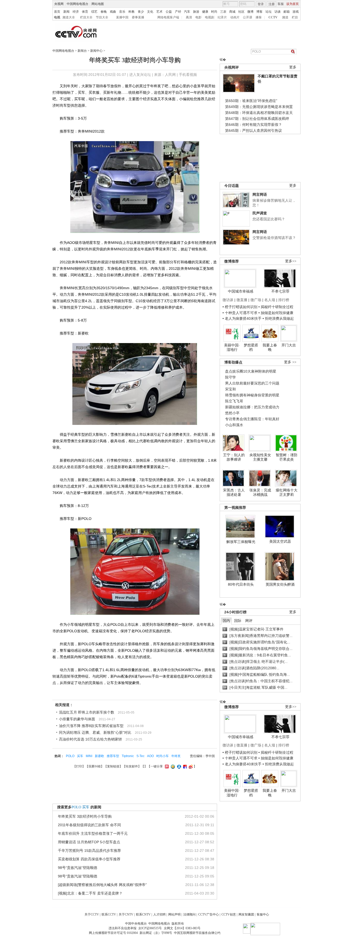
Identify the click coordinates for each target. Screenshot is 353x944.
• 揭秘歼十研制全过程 (275, 307)
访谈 (277, 11)
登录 (261, 4)
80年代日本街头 (241, 584)
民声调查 (259, 213)
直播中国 (122, 17)
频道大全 (69, 17)
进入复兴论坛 (140, 74)
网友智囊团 (246, 914)
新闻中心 (96, 51)
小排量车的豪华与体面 (77, 719)
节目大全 (102, 17)
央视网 (59, 4)
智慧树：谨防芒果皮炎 (286, 457)
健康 (205, 11)
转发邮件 (132, 766)
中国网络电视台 (77, 4)
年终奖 (176, 756)
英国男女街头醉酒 (280, 584)
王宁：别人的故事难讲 (234, 457)
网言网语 (259, 194)
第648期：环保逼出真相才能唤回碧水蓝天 (259, 113)
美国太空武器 (280, 541)
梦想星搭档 (251, 347)
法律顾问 (189, 914)
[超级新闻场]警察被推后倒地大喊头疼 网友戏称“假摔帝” (102, 885)
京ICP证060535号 (150, 928)
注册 (271, 4)
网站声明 (174, 914)
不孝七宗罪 (280, 291)
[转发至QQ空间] (172, 766)
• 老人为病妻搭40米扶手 (242, 318)
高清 (189, 17)
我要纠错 (94, 766)
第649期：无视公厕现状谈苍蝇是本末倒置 (259, 107)
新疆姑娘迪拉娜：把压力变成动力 (252, 407)
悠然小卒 (232, 413)
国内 (226, 621)
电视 (57, 17)
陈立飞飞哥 (234, 401)
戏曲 (113, 11)
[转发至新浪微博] (190, 766)
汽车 (187, 11)
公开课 (247, 17)
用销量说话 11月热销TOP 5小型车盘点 (89, 842)
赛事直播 (138, 17)
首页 (57, 11)
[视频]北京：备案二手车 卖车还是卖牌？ (90, 893)
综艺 (94, 11)
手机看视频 (188, 74)
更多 (292, 67)
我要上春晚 (270, 347)
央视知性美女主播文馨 (260, 457)
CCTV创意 (228, 914)
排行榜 (283, 300)
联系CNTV (143, 914)
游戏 (296, 11)
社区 (241, 11)
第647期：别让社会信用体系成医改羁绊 (257, 119)
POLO (70, 756)
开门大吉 (288, 345)
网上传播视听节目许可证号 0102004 (113, 933)
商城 (232, 11)
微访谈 (227, 300)
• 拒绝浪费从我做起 (278, 318)
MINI (89, 756)
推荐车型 (113, 756)
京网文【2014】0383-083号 (182, 928)
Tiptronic (128, 756)
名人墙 (269, 300)
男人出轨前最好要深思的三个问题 (252, 383)
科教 (131, 11)
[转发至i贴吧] (184, 766)
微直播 (241, 300)
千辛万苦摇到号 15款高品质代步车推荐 (89, 850)
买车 (80, 756)
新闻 (66, 11)
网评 (248, 621)
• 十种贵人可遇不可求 (240, 313)
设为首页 (292, 4)
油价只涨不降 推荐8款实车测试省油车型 (91, 726)
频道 (285, 17)
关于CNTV (126, 914)
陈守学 (230, 377)
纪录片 (222, 17)
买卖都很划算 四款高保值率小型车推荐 (89, 859)
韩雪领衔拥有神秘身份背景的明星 (252, 395)
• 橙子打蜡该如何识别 (239, 307)
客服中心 (263, 914)
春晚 (104, 11)
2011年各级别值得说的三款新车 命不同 (89, 825)
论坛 (268, 11)
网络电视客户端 (168, 17)
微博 (250, 11)
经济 (76, 11)
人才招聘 (159, 914)
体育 (85, 11)
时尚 (214, 11)
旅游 (196, 11)
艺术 (159, 11)
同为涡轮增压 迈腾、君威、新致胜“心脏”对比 (95, 732)
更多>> (290, 261)
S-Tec (140, 756)
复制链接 (113, 766)
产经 (178, 11)
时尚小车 (162, 756)
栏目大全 (86, 17)
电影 (198, 17)
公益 (169, 11)
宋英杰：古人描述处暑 (234, 492)
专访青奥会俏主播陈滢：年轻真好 (252, 419)
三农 (223, 11)
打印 (79, 766)
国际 (237, 621)
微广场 (255, 300)
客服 (281, 4)
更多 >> (290, 362)
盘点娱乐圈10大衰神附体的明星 (250, 371)
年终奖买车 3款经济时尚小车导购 (85, 816)
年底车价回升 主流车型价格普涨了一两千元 (93, 833)
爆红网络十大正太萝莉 (286, 492)
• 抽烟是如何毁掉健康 (275, 313)
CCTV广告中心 (208, 914)
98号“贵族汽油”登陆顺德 (77, 868)
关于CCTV (92, 914)
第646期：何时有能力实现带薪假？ (253, 124)
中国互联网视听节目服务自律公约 (197, 933)
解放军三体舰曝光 (240, 542)
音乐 (122, 11)
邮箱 (286, 11)
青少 (141, 11)
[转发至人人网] (178, 766)
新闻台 (82, 51)
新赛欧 (99, 756)
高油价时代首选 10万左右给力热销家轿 (90, 739)
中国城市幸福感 (240, 291)
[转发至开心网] (166, 766)
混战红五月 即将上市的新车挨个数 (86, 712)
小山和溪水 (234, 425)
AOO (150, 756)
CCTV (273, 17)
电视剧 (209, 17)
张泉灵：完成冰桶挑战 (260, 492)
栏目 (295, 17)
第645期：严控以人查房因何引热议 (253, 130)
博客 (259, 11)
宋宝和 (230, 389)
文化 (150, 11)
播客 (259, 17)
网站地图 (97, 4)
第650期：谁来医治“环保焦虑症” (251, 101)
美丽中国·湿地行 (232, 347)
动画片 (235, 17)
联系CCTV (109, 914)
